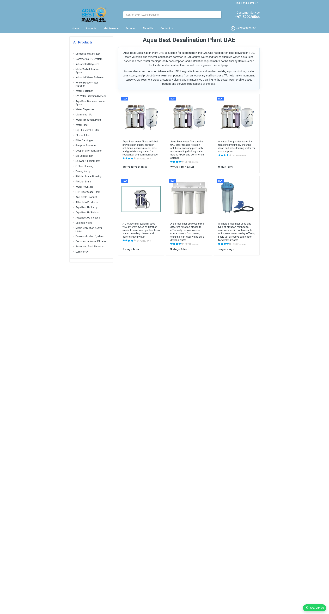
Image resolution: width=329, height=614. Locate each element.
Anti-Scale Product (86, 197)
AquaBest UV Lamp (87, 207)
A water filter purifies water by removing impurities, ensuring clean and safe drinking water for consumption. (236, 146)
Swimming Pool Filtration (89, 246)
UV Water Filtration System (91, 96)
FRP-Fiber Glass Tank (88, 191)
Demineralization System (89, 236)
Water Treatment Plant (88, 119)
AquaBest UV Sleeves (88, 217)
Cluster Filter (83, 135)
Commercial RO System (89, 58)
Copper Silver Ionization (89, 150)
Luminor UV (82, 251)
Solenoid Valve (84, 222)
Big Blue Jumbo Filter (87, 130)
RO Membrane (84, 181)
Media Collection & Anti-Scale (89, 229)
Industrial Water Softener (90, 77)
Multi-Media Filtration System (87, 71)
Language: (248, 3)
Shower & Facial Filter (88, 161)
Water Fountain (84, 186)
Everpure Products (86, 145)
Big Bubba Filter (84, 155)
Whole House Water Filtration (87, 84)
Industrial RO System (87, 64)
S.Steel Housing (84, 166)
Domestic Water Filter (88, 53)
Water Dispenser (85, 109)
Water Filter (82, 124)
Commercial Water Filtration (91, 241)
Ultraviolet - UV (84, 114)
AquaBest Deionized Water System (91, 103)
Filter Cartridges (84, 140)
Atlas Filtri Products (87, 202)
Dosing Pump (83, 171)
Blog (237, 3)
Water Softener (84, 90)
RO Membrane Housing (88, 176)
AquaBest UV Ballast (87, 212)
